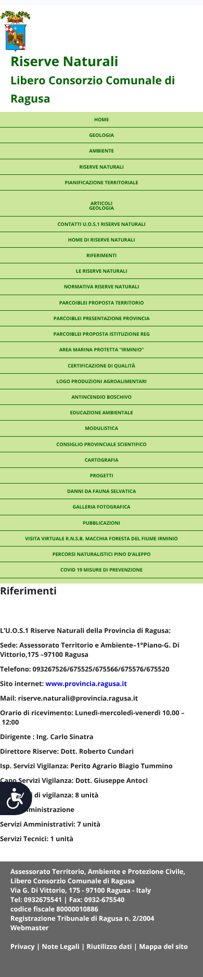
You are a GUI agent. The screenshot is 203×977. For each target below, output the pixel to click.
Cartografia (101, 459)
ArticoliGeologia (101, 205)
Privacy (22, 946)
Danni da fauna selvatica (101, 491)
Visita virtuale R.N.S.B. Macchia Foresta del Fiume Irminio (101, 538)
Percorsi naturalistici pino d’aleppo (102, 554)
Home (101, 119)
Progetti (101, 475)
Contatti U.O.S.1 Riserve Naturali (101, 224)
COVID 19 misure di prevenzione (101, 569)
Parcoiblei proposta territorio (101, 302)
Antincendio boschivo (101, 397)
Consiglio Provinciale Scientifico (101, 444)
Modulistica (101, 428)
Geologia (101, 135)
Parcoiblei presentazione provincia (102, 318)
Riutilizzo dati (109, 946)
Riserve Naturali (101, 166)
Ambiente (101, 150)
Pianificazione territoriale (101, 182)
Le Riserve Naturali (101, 271)
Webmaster (29, 927)
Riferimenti (101, 255)
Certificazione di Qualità (101, 365)
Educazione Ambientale (101, 412)
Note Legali (60, 946)
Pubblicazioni (101, 522)
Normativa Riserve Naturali (101, 286)
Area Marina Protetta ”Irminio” (101, 349)
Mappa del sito (163, 946)
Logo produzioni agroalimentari (101, 381)
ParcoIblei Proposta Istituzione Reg (101, 334)
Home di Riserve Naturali (101, 239)
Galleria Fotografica (102, 506)
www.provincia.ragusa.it (86, 683)
